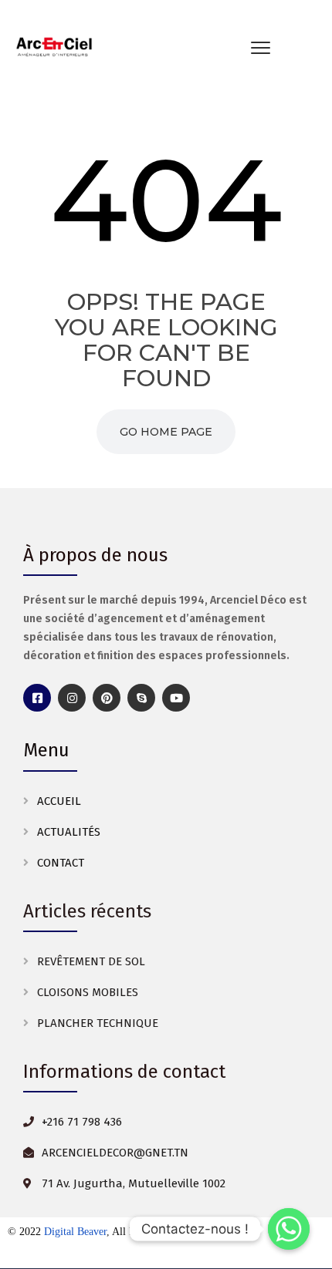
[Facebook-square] (37, 698)
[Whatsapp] (289, 1229)
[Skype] (141, 698)
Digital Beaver (75, 1231)
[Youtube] (176, 698)
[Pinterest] (106, 698)
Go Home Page (166, 432)
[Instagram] (72, 698)
